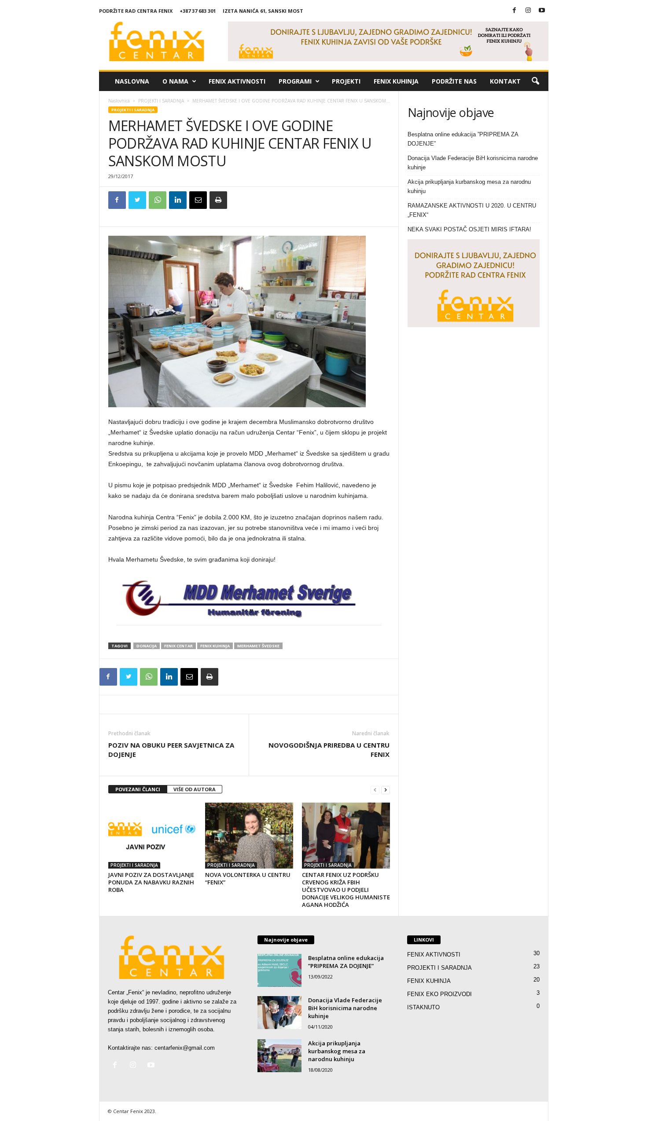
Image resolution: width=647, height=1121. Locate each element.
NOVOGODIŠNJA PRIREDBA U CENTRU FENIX (329, 750)
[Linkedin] (178, 200)
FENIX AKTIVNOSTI (237, 81)
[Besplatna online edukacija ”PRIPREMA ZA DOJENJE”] (279, 970)
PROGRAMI (295, 81)
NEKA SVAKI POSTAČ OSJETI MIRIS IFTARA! (469, 229)
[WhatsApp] (157, 200)
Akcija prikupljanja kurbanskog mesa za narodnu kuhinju (469, 186)
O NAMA (175, 81)
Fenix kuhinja (215, 646)
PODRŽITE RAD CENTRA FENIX (136, 10)
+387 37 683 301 (198, 10)
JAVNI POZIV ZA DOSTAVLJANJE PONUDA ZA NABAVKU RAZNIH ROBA (151, 882)
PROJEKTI (346, 81)
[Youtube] (542, 10)
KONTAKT (505, 81)
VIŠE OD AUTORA (194, 789)
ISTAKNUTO (423, 1007)
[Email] (198, 200)
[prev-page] (375, 789)
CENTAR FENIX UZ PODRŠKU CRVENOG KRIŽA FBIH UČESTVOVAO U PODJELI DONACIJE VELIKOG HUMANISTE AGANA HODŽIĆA (346, 890)
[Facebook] (514, 10)
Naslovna (132, 81)
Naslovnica (119, 101)
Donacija (146, 646)
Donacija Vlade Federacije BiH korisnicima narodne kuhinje (473, 163)
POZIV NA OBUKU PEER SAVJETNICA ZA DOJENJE (171, 750)
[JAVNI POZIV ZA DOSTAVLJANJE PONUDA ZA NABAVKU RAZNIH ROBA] (152, 836)
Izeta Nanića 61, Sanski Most (263, 10)
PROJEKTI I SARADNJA (161, 101)
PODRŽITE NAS (454, 81)
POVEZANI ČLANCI (137, 789)
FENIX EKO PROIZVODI (439, 994)
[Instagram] (528, 10)
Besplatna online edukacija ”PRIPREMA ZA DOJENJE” (463, 139)
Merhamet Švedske (258, 646)
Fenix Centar (178, 646)
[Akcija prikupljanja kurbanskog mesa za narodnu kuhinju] (279, 1055)
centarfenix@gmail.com (184, 1047)
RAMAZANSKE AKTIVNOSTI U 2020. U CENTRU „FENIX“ (472, 210)
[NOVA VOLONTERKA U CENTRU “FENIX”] (249, 836)
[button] (535, 81)
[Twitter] (137, 200)
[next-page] (385, 789)
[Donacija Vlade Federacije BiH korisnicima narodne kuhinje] (279, 1012)
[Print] (218, 200)
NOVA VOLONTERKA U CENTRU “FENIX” (247, 878)
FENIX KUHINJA (396, 81)
